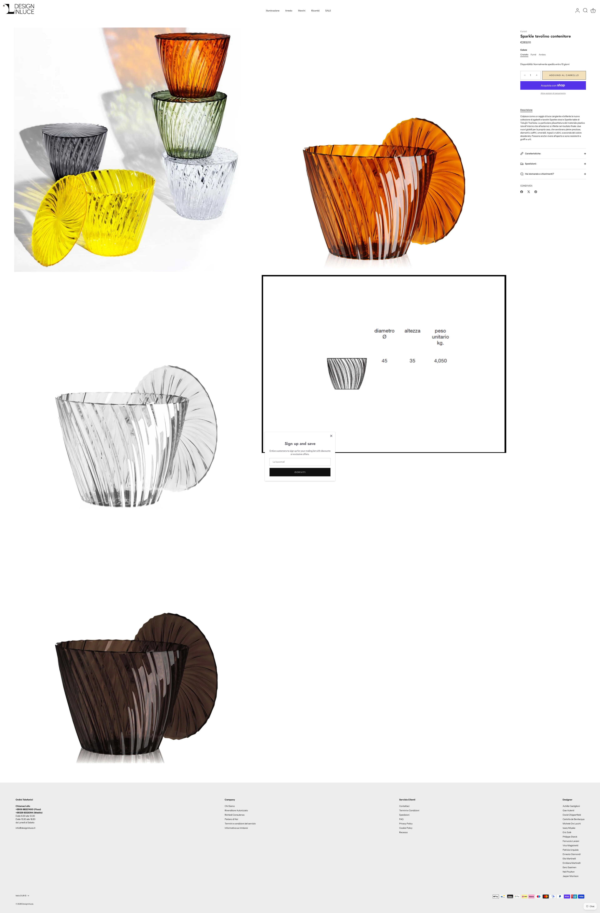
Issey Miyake (569, 828)
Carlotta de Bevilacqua (573, 819)
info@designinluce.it (25, 828)
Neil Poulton (569, 871)
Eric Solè (567, 832)
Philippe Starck (570, 836)
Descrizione (526, 109)
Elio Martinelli (569, 858)
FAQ (401, 819)
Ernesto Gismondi (571, 854)
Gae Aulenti (568, 810)
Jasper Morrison (570, 876)
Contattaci (404, 806)
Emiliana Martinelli (571, 863)
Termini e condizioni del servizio (240, 823)
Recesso (403, 832)
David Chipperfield (572, 814)
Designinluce (27, 904)
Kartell (523, 31)
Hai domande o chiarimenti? (539, 173)
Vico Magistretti (570, 845)
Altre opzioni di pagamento (553, 93)
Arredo (288, 10)
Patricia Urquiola (570, 849)
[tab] (528, 110)
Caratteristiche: (533, 153)
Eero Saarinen (569, 867)
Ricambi (315, 10)
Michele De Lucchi (572, 823)
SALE (328, 10)
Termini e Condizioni (409, 810)
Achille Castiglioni (571, 806)
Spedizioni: (531, 163)
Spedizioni (404, 814)
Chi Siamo (230, 806)
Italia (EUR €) (21, 896)
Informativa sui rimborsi (236, 828)
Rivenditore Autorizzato (236, 810)
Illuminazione (272, 10)
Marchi (301, 10)
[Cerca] (585, 10)
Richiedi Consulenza (234, 814)
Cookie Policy (405, 828)
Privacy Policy (405, 823)
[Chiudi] (331, 435)
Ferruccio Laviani (571, 841)
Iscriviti (299, 472)
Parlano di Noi (231, 819)
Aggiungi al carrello (564, 75)
